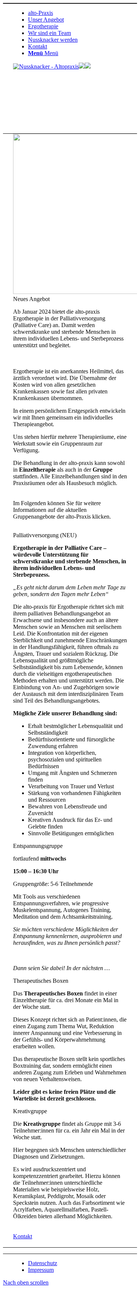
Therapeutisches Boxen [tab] (40, 981)
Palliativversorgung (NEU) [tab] (45, 535)
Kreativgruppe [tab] (30, 1111)
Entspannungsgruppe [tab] (38, 846)
